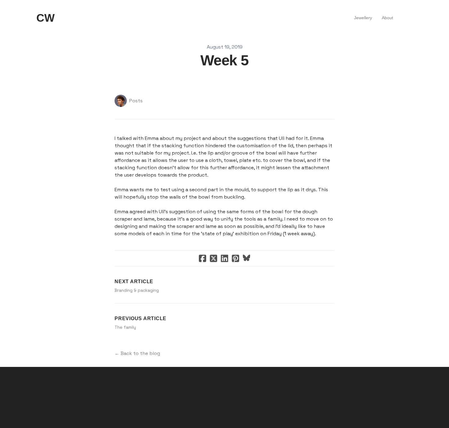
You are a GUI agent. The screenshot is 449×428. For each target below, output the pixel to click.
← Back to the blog (137, 353)
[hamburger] (62, 18)
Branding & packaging (137, 290)
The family (125, 327)
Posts (136, 100)
